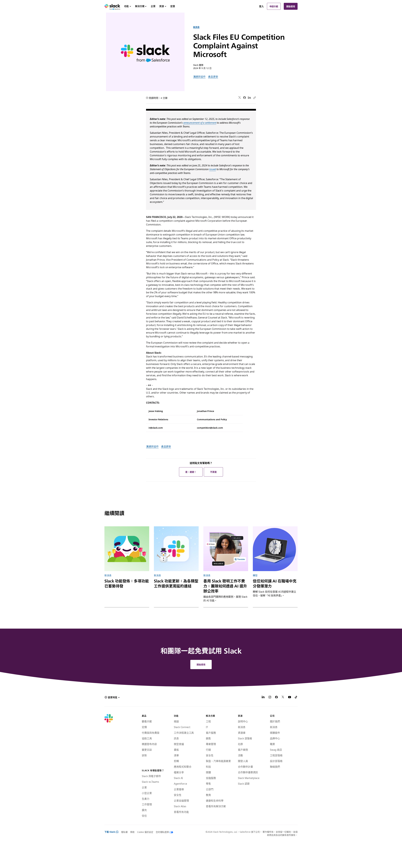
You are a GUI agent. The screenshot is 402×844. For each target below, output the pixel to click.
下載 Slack (109, 831)
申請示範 (273, 6)
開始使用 (290, 6)
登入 (261, 6)
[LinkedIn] (249, 97)
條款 (132, 831)
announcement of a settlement (199, 122)
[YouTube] (289, 697)
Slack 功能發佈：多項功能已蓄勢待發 (126, 583)
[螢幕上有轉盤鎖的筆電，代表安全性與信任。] (275, 548)
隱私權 (124, 831)
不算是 (213, 471)
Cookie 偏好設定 (145, 831)
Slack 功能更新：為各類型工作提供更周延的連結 (176, 583)
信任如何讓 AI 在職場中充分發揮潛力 (274, 583)
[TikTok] (296, 697)
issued (212, 169)
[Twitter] (239, 97)
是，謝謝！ (190, 471)
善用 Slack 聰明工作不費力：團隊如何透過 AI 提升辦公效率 (225, 585)
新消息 (196, 27)
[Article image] (126, 548)
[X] (283, 697)
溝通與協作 (199, 76)
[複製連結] (254, 97)
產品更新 (213, 76)
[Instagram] (269, 697)
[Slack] (112, 6)
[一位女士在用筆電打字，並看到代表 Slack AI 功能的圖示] (225, 548)
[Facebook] (244, 97)
